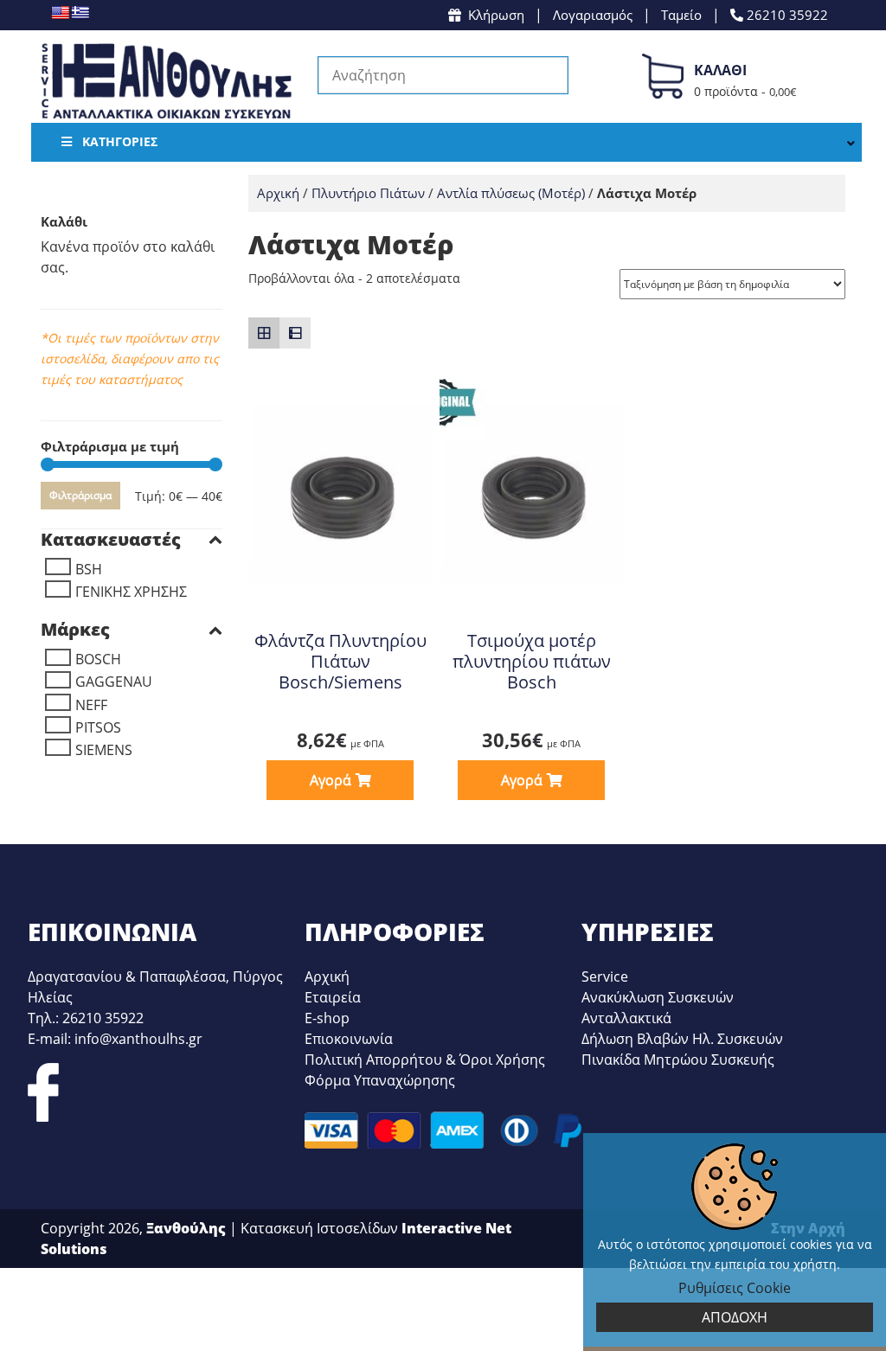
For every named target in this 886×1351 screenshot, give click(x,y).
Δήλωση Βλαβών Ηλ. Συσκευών (682, 1038)
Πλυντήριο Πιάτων (368, 193)
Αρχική (278, 193)
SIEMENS (103, 749)
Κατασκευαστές (111, 539)
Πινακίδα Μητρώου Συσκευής (677, 1059)
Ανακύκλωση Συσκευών (657, 997)
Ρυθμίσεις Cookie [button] (734, 1287)
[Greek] (80, 12)
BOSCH (98, 659)
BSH (88, 569)
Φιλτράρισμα (80, 495)
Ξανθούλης (186, 1228)
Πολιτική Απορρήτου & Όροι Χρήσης (425, 1059)
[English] (60, 12)
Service (604, 976)
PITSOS (98, 727)
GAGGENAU (113, 681)
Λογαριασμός (592, 14)
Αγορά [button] (330, 780)
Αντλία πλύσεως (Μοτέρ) (511, 193)
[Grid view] (263, 333)
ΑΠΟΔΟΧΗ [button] (734, 1317)
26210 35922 (785, 14)
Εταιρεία (333, 997)
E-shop (327, 1018)
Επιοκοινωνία (349, 1038)
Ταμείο (681, 14)
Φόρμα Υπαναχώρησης (380, 1080)
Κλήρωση (496, 14)
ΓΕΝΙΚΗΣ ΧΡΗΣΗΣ (131, 591)
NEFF (91, 704)
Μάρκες (75, 629)
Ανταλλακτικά (626, 1018)
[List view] (295, 333)
